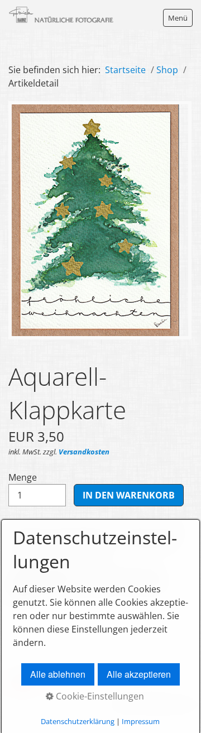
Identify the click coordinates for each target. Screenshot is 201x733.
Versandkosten (84, 452)
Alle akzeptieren (139, 674)
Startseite (125, 70)
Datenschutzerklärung (77, 721)
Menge (22, 477)
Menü (178, 18)
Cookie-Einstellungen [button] (99, 696)
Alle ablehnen (57, 674)
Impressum (141, 721)
